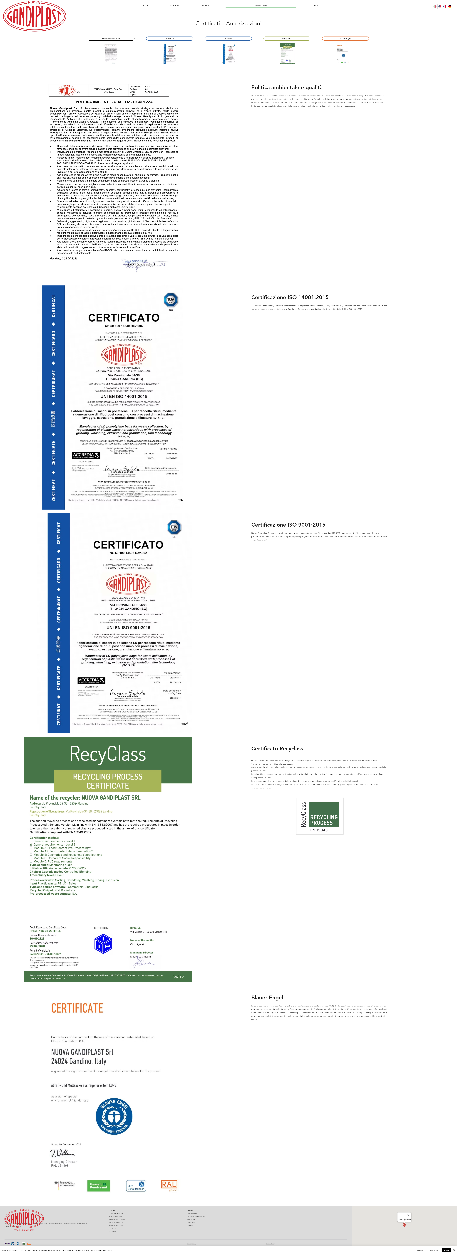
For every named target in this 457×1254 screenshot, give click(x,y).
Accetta (446, 1250)
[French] (444, 6)
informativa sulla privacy (103, 1250)
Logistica (190, 1225)
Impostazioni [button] (421, 1250)
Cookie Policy (270, 1244)
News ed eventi (192, 1219)
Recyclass (289, 760)
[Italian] (434, 6)
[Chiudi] (454, 1250)
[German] (449, 6)
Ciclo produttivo (192, 1213)
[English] (439, 6)
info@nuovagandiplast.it (116, 1225)
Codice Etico (191, 1222)
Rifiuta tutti (434, 1250)
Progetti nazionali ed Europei (196, 1216)
